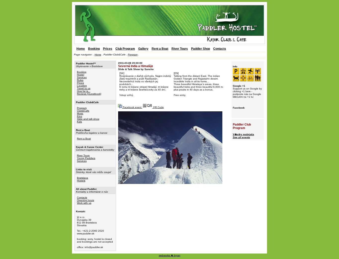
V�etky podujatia (243, 136)
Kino (79, 116)
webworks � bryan (169, 255)
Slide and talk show (88, 119)
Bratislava (82, 177)
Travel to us (83, 88)
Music (80, 113)
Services (82, 77)
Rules (80, 80)
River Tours (179, 48)
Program (132, 54)
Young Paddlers (86, 158)
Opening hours (85, 200)
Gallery (143, 48)
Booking (94, 48)
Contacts (219, 48)
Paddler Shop (200, 48)
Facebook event (132, 107)
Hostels (81, 180)
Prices (107, 48)
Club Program (125, 48)
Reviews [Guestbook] (89, 93)
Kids (79, 121)
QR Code (158, 107)
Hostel (80, 74)
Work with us (84, 203)
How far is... (83, 91)
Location (82, 85)
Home (80, 48)
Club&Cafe (83, 110)
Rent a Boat (160, 48)
